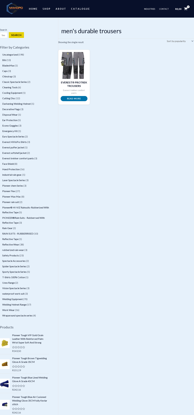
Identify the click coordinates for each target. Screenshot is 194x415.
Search (3, 29)
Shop (47, 8)
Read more (74, 98)
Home (33, 8)
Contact (164, 9)
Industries (149, 9)
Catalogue (80, 8)
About (60, 8)
